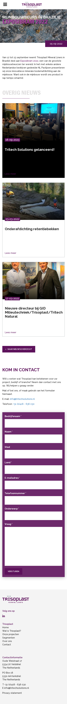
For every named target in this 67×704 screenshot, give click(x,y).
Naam (9, 431)
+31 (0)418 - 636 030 (23, 404)
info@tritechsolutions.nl (22, 399)
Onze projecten (10, 634)
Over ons (7, 641)
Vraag (8, 524)
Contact (6, 644)
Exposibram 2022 (29, 61)
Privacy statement (12, 693)
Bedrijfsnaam (13, 416)
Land (8, 462)
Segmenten (8, 637)
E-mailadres (12, 478)
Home (5, 627)
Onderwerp (12, 508)
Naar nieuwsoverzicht (20, 349)
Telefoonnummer (15, 493)
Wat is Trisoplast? (11, 631)
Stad (7, 447)
